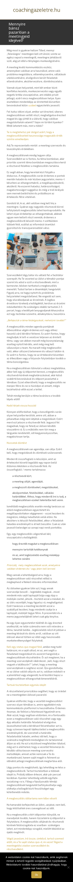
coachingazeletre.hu (36, 9)
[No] (68, 867)
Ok (36, 874)
